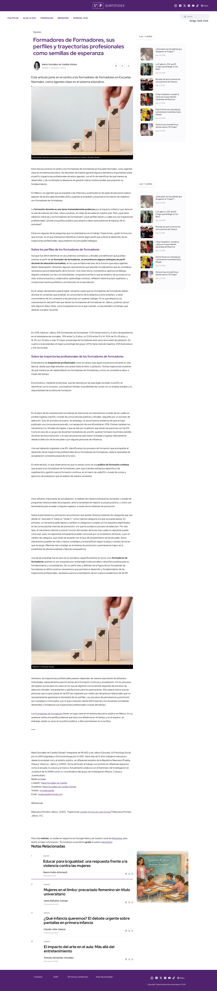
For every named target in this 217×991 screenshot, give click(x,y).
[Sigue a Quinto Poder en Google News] (204, 5)
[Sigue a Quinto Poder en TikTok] (197, 5)
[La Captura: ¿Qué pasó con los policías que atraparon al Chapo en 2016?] (147, 54)
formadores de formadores (48, 713)
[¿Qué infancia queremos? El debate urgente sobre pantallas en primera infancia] (162, 933)
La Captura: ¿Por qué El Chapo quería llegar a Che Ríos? (167, 66)
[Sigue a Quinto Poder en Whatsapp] (175, 5)
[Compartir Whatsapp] (128, 65)
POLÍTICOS (13, 18)
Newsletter (106, 842)
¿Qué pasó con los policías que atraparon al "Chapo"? (169, 50)
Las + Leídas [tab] (145, 36)
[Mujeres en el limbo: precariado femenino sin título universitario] (162, 904)
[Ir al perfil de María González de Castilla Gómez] (36, 65)
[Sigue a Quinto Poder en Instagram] (189, 5)
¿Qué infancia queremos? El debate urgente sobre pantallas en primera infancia (87, 920)
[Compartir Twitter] (122, 65)
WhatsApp (117, 838)
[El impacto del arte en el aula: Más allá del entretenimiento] (162, 961)
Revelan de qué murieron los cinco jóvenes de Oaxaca (168, 80)
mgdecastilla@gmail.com (50, 794)
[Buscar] (185, 16)
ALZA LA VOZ (29, 18)
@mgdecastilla (47, 790)
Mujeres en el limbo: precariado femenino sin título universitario (87, 891)
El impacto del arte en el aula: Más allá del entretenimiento (79, 948)
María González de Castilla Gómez (59, 786)
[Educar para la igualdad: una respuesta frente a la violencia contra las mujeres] (162, 877)
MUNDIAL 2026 (80, 18)
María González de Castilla (54, 782)
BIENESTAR (63, 18)
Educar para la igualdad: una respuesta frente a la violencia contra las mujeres (85, 863)
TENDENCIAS (46, 18)
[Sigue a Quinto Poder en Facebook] (180, 5)
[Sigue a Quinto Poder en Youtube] (193, 5)
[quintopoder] (108, 6)
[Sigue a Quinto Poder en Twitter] (184, 5)
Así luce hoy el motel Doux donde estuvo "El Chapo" (167, 125)
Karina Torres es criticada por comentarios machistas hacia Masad (168, 112)
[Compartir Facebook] (116, 65)
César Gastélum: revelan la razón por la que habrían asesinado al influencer (167, 97)
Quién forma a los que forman (96, 811)
